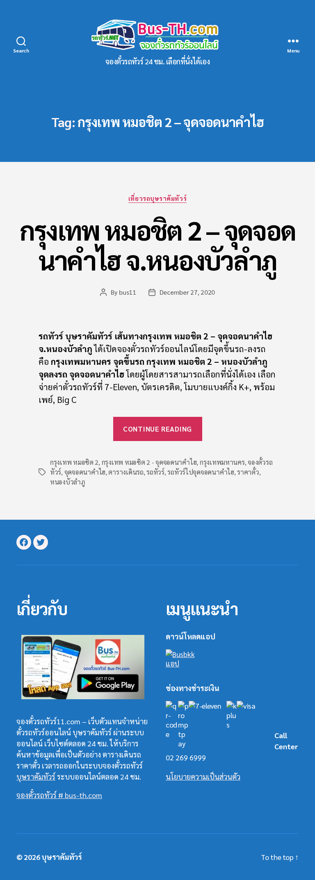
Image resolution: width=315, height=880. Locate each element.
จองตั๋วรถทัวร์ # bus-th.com (59, 795)
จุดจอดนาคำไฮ (84, 472)
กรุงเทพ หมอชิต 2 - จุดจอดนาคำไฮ (149, 462)
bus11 (127, 292)
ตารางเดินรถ (125, 472)
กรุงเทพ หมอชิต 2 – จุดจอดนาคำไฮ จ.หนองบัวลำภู (157, 245)
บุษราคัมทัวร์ (35, 776)
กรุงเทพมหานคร (222, 462)
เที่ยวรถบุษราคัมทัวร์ (157, 198)
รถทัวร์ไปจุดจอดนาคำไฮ (200, 472)
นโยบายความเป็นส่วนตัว (203, 776)
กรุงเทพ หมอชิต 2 (74, 462)
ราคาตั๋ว (248, 472)
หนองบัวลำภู (67, 482)
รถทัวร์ (155, 472)
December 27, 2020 (187, 292)
